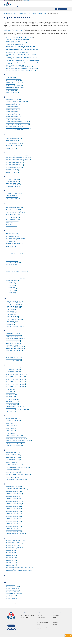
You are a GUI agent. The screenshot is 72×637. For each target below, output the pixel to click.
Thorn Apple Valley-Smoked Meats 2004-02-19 (16, 479)
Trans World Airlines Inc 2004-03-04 (13, 518)
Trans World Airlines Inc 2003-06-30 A (14, 501)
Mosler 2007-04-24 (10, 322)
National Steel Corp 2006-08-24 (13, 340)
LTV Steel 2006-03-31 (10, 285)
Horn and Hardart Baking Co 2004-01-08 (14, 243)
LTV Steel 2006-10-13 (10, 292)
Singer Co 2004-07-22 (10, 466)
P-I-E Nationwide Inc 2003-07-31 (13, 369)
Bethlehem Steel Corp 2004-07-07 (13, 103)
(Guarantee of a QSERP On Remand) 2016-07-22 (16, 44)
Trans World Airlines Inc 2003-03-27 (13, 491)
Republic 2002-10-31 (10, 422)
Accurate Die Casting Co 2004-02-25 (14, 82)
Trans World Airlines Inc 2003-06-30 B (14, 503)
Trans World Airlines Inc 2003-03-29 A (14, 493)
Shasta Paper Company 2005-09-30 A (14, 462)
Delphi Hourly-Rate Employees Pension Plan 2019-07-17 (18, 159)
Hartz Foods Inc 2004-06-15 (12, 234)
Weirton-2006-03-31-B (10, 596)
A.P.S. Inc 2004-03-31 (10, 77)
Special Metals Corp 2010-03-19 (13, 472)
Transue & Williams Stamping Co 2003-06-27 (15, 533)
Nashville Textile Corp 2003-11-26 (13, 333)
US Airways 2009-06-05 (11, 552)
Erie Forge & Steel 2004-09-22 (12, 186)
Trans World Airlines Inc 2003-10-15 (13, 506)
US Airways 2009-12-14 (11, 557)
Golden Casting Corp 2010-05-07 (13, 209)
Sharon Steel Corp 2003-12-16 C (13, 459)
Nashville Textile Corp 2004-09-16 (13, 336)
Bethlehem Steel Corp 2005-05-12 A (13, 111)
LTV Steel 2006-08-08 (10, 287)
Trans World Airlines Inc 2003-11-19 (13, 515)
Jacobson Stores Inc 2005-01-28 (13, 262)
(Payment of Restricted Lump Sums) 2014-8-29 (16, 42)
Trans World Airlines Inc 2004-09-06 (13, 523)
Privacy (38, 624)
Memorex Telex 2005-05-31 (12, 317)
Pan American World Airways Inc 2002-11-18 (15, 376)
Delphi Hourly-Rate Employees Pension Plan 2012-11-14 (17, 155)
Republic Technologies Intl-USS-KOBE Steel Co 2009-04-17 (18, 440)
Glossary (55, 619)
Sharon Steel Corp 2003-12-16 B (13, 457)
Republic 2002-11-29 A (10, 432)
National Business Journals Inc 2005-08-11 (15, 338)
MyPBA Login (63, 9)
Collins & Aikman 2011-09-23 (12, 140)
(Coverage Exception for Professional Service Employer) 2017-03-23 (20, 46)
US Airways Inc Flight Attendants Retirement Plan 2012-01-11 (19, 569)
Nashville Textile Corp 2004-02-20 (13, 335)
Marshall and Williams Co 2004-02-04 (14, 301)
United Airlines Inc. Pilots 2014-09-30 (14, 543)
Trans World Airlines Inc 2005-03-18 (13, 526)
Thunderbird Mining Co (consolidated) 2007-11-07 (16, 489)
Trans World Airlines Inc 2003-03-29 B (14, 494)
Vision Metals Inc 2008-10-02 (12, 577)
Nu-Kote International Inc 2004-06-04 (14, 350)
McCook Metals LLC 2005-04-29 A (13, 304)
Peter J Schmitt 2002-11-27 (11, 398)
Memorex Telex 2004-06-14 (12, 316)
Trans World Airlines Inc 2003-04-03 (13, 496)
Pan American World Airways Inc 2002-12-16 (15, 379)
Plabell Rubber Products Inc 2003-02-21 (14, 406)
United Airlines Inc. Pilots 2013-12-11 (13, 542)
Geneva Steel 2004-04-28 (11, 206)
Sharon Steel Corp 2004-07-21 (12, 461)
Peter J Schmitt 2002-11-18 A (12, 394)
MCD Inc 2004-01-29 (10, 309)
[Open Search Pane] (56, 9)
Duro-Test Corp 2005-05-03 (12, 172)
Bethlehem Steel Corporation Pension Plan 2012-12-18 (17, 123)
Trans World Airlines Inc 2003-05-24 (13, 500)
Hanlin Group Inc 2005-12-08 (12, 233)
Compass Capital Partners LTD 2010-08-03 (15, 142)
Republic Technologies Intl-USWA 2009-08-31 (15, 442)
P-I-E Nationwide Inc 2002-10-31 (13, 368)
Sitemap (55, 624)
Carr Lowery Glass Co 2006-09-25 (13, 137)
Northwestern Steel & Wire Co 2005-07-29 (15, 346)
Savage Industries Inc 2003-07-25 (13, 452)
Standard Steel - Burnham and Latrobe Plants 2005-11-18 (18, 474)
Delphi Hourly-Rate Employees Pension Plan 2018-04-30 (18, 157)
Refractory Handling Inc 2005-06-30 (13, 418)
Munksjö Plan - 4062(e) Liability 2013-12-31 (15, 326)
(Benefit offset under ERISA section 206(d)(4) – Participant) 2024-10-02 (21, 68)
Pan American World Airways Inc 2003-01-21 (15, 383)
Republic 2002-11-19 (10, 423)
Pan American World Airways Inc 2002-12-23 (15, 381)
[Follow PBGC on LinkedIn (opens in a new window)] (14, 630)
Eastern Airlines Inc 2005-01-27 (12, 183)
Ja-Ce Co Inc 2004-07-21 (11, 261)
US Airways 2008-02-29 (11, 549)
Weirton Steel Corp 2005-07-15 (12, 588)
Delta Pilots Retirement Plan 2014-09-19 (14, 165)
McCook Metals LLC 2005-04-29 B (13, 306)
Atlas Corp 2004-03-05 (11, 90)
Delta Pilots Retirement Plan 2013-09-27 (14, 162)
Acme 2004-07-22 (10, 84)
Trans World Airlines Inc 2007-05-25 (13, 531)
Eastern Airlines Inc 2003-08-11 (12, 179)
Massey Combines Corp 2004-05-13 (13, 302)
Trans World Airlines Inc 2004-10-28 (13, 525)
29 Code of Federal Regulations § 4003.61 (13, 30)
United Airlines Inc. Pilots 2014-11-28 (13, 545)
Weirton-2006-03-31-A (11, 595)
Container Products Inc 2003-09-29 (13, 145)
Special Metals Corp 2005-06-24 (13, 471)
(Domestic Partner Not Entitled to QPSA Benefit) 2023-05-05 (19, 66)
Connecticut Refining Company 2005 (14, 143)
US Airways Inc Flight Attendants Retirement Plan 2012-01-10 (19, 567)
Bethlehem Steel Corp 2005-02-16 (13, 108)
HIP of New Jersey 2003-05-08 (12, 236)
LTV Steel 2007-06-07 (10, 293)
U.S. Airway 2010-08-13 (11, 559)
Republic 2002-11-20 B (10, 427)
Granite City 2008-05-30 (11, 224)
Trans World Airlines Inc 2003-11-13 (13, 510)
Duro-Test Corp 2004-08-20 (12, 171)
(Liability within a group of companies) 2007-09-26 (17, 39)
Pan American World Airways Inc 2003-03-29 (15, 386)
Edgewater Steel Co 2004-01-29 (13, 184)
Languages (55, 622)
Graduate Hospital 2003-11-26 (12, 214)
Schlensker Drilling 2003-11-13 (12, 454)
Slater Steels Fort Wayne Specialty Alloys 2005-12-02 (17, 467)
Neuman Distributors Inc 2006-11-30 (13, 343)
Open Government (24, 617)
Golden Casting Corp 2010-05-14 (13, 211)
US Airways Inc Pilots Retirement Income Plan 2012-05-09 (18, 570)
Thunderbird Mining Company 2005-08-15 (15, 488)
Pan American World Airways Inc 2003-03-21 (15, 384)
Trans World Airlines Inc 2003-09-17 (13, 505)
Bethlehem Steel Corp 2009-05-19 (13, 118)
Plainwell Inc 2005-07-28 (11, 408)
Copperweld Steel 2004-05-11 (12, 147)
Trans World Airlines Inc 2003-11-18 (13, 513)
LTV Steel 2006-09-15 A (11, 288)
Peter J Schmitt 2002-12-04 (12, 399)
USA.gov (22, 619)
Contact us (39, 615)
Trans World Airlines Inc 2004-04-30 (13, 520)
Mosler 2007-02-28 (10, 324)
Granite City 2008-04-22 (11, 222)
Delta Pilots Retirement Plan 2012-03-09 (14, 160)
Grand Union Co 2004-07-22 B (12, 219)
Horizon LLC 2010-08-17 (11, 241)
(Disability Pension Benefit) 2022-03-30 (14, 65)
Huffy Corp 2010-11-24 (11, 245)
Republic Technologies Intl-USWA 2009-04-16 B (16, 438)
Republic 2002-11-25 (10, 428)
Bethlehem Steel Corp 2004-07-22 (13, 104)
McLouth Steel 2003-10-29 (11, 312)
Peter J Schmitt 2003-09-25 (12, 401)
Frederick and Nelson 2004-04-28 (13, 198)
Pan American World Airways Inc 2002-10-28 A (16, 373)
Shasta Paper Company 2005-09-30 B (14, 464)
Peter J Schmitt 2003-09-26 (12, 403)
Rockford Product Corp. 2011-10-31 (13, 443)
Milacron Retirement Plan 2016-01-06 (14, 319)
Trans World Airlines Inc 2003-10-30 (13, 508)
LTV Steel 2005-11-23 (10, 283)
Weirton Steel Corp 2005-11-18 (12, 590)
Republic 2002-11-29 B (10, 433)
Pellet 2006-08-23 (10, 393)
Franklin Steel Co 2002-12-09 (12, 195)
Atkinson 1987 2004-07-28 (11, 89)
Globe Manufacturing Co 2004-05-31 (14, 207)
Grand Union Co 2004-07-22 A (12, 217)
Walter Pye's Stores (10, 585)
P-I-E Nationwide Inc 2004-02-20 (13, 371)
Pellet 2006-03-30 (10, 389)
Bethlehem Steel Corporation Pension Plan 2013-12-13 (17, 124)
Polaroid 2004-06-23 (10, 411)
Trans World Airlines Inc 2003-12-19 (13, 516)
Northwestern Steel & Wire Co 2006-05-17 (15, 348)
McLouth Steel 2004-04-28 (11, 314)
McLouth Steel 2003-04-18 (11, 311)
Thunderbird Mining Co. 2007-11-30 (13, 486)
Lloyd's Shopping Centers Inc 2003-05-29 (15, 278)
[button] (68, 635)
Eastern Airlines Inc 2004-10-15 (12, 181)
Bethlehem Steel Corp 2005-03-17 (13, 109)
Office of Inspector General (42, 622)
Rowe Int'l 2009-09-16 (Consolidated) (14, 445)
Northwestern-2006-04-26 (11, 345)
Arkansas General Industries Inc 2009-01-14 (15, 87)
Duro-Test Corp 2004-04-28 (12, 169)
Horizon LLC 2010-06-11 (11, 240)
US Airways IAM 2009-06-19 (12, 554)
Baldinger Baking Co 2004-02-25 (13, 99)
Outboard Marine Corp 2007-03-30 (13, 357)
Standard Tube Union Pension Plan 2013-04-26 (16, 476)
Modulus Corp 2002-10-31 (11, 321)
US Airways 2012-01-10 (11, 564)
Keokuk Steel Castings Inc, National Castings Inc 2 (16, 271)
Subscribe (12, 625)
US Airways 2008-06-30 (11, 550)
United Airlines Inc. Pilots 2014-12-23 (13, 547)
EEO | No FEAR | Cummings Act (27, 615)
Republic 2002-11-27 (10, 430)
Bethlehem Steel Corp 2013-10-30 (13, 119)
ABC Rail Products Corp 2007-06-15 (13, 79)
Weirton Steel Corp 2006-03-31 (12, 598)
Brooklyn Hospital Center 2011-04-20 (14, 129)
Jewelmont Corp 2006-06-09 (12, 264)
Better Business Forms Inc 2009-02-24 (14, 126)
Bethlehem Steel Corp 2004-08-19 (13, 106)
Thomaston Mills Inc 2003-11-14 (12, 477)
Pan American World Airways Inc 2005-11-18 (15, 388)
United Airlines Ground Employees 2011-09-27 (15, 540)
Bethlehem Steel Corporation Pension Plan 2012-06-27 (17, 121)
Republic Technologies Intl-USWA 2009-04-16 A (16, 437)
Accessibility (56, 615)
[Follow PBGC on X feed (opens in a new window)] (11, 630)
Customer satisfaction (41, 617)
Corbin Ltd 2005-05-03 (11, 148)
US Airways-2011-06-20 (11, 562)
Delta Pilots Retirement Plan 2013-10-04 (14, 164)
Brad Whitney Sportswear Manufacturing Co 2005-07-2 (17, 128)
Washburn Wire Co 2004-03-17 (12, 586)
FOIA (38, 619)
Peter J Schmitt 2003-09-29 (12, 404)
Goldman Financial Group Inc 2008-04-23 (15, 212)
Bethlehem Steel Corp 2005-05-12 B (13, 113)
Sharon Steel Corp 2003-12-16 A (13, 456)
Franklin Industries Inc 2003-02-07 (13, 193)
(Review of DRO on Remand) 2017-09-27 (14, 47)
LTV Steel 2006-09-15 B (11, 290)
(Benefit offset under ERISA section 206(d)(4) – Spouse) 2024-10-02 (20, 70)
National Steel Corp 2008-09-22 (13, 341)
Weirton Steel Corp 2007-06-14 (12, 591)
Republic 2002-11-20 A (10, 425)
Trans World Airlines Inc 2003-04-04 (13, 498)
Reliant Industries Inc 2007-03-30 (13, 420)
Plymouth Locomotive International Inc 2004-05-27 (17, 409)
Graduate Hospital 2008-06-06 (12, 216)
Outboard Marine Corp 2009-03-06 (13, 360)
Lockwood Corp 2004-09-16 (12, 280)
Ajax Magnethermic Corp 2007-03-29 (14, 85)
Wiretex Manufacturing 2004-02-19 (13, 593)
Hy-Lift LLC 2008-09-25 (11, 246)
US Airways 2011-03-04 (11, 560)
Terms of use (56, 627)
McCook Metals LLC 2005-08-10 (13, 307)
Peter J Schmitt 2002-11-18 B (12, 396)
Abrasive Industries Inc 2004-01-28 (13, 80)
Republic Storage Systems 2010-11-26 (14, 435)
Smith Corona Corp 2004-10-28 (12, 469)
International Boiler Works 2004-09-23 (14, 253)
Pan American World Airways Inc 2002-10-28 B (16, 374)
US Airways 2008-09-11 (11, 555)
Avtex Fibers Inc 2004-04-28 (12, 92)
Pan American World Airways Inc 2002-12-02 (15, 378)
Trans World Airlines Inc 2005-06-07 (13, 528)
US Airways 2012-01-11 (11, 565)
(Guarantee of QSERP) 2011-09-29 (13, 41)
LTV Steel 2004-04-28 (10, 282)
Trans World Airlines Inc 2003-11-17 (13, 511)
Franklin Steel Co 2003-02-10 (12, 197)
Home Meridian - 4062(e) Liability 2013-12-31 (15, 238)
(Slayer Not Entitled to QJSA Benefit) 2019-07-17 (16, 52)
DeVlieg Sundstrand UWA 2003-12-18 (14, 167)
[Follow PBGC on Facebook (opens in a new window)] (8, 630)
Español (55, 617)
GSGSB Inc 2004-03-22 (11, 226)
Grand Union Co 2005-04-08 (12, 221)
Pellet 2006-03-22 (10, 391)
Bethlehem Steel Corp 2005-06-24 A (13, 114)
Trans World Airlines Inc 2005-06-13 (13, 530)
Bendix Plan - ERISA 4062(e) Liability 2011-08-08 (16, 101)
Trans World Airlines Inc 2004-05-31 (13, 521)
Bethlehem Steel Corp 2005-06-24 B (13, 116)
